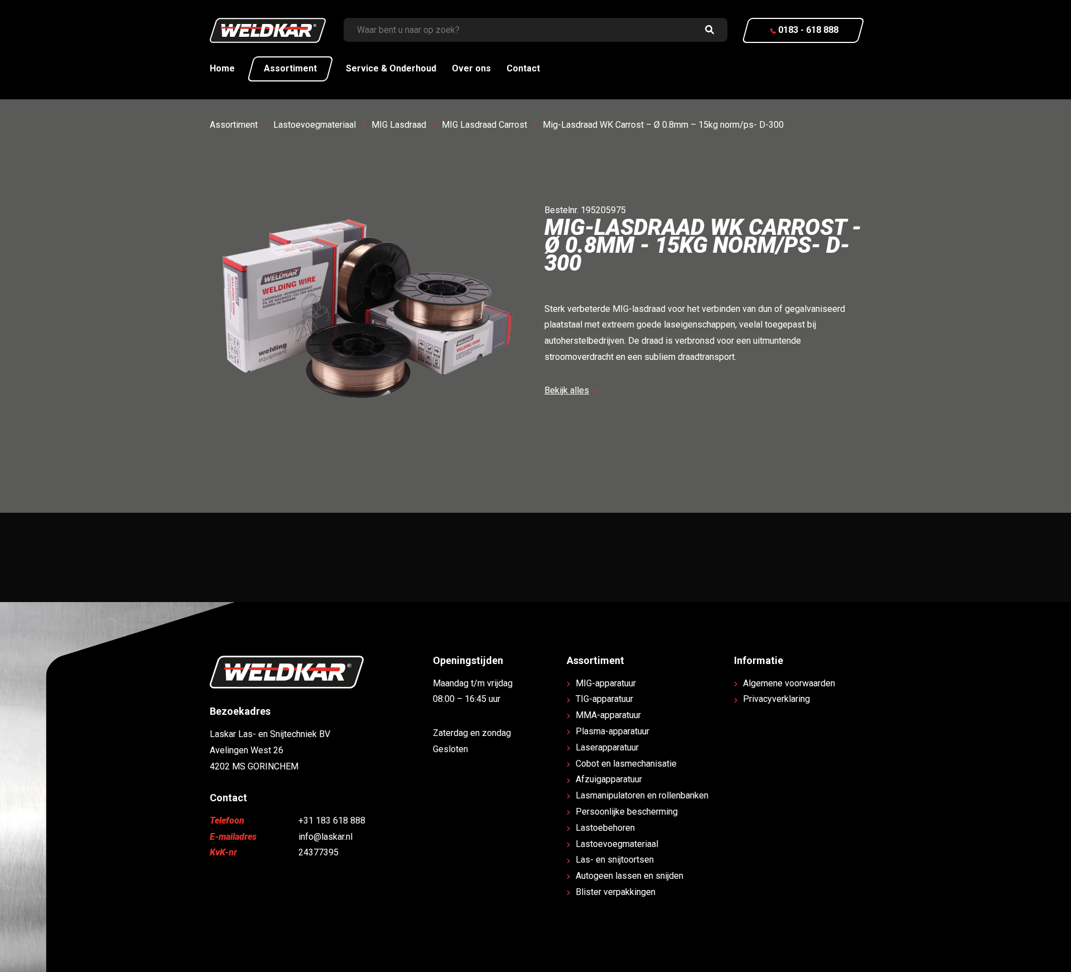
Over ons (471, 68)
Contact (523, 68)
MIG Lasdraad (399, 124)
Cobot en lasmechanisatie (626, 763)
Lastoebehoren (605, 827)
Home (222, 68)
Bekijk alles (566, 390)
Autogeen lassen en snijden (629, 875)
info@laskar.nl (325, 836)
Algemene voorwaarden (789, 683)
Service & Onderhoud (391, 68)
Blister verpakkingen (615, 892)
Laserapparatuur (607, 747)
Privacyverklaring (776, 699)
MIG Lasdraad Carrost (484, 124)
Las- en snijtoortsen (615, 859)
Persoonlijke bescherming (627, 811)
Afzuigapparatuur (609, 779)
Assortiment (290, 68)
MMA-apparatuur (608, 715)
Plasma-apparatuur (612, 731)
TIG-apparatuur (604, 699)
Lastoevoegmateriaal (314, 124)
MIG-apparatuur (606, 683)
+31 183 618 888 (331, 820)
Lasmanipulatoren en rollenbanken (642, 795)
